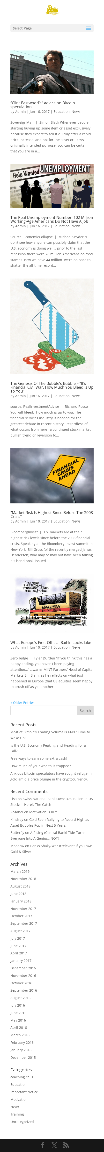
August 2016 (20, 997)
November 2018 (23, 878)
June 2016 (18, 1012)
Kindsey (16, 819)
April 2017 (18, 953)
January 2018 (20, 901)
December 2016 (23, 968)
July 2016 (17, 1005)
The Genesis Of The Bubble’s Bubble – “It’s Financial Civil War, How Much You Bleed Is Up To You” (52, 387)
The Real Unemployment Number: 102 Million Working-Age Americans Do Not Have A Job (51, 219)
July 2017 (17, 938)
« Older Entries (22, 702)
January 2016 (20, 1050)
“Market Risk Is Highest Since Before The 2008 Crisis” (51, 514)
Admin (20, 111)
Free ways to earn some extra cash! (38, 758)
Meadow (17, 846)
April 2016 (18, 1027)
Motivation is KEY (43, 812)
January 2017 (20, 960)
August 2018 (20, 886)
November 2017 (23, 908)
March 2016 (20, 1035)
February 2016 (22, 1042)
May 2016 (18, 1020)
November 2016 (23, 975)
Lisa (13, 798)
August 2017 (20, 931)
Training (17, 1114)
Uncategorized (22, 1121)
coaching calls (21, 1077)
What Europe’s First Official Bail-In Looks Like (50, 642)
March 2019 (20, 871)
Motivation (19, 1099)
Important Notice (24, 1092)
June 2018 (18, 893)
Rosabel (16, 812)
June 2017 (18, 946)
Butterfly (17, 832)
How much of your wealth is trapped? (40, 766)
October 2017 (21, 916)
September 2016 (23, 990)
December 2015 (23, 1057)
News (76, 111)
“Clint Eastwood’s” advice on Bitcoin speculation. (42, 104)
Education (61, 111)
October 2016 (21, 983)
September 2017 (23, 923)
